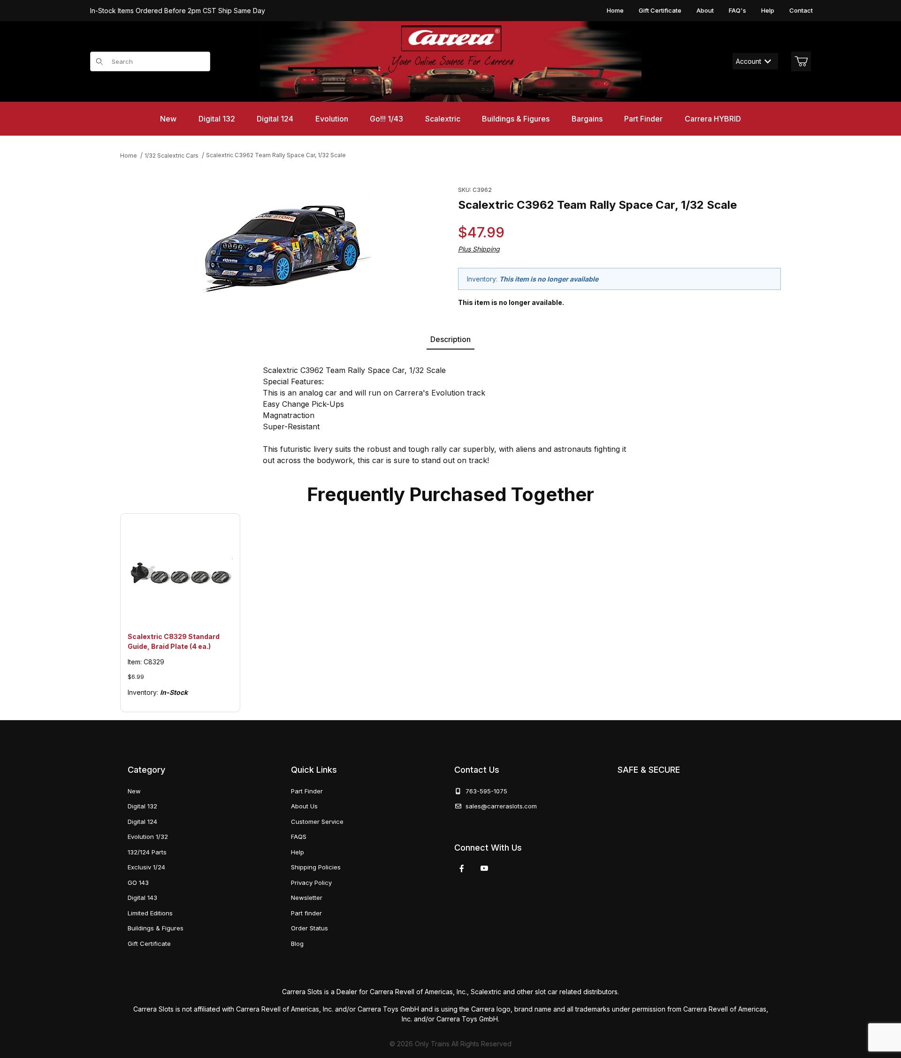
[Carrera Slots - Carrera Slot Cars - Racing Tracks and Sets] (450, 61)
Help (767, 10)
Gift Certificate (660, 10)
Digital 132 (142, 806)
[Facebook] (461, 868)
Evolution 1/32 (148, 836)
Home (615, 10)
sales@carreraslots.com (501, 806)
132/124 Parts (147, 852)
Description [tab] (450, 339)
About (705, 10)
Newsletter (306, 897)
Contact (801, 10)
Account (748, 61)
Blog (297, 943)
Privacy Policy (311, 882)
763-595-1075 (484, 791)
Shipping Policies (316, 867)
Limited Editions (150, 913)
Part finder (306, 913)
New (134, 791)
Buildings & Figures (155, 928)
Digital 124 (142, 821)
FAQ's (737, 10)
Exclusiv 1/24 (146, 867)
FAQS (298, 836)
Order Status (309, 928)
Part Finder (307, 791)
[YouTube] (484, 868)
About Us (304, 806)
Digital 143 (142, 897)
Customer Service (317, 821)
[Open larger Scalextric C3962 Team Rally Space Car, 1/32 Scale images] (286, 242)
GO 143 (138, 882)
